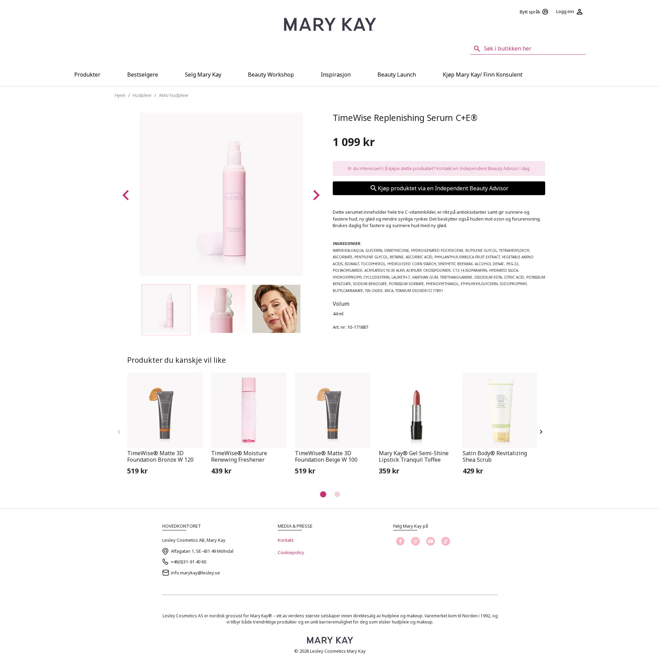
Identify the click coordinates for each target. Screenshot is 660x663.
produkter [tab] (87, 74)
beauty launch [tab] (396, 74)
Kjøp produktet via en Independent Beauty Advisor (443, 188)
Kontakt (286, 540)
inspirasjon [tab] (336, 74)
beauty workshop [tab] (271, 74)
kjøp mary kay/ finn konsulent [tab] (482, 74)
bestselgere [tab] (142, 74)
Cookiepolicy (291, 552)
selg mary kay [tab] (203, 74)
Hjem (120, 95)
